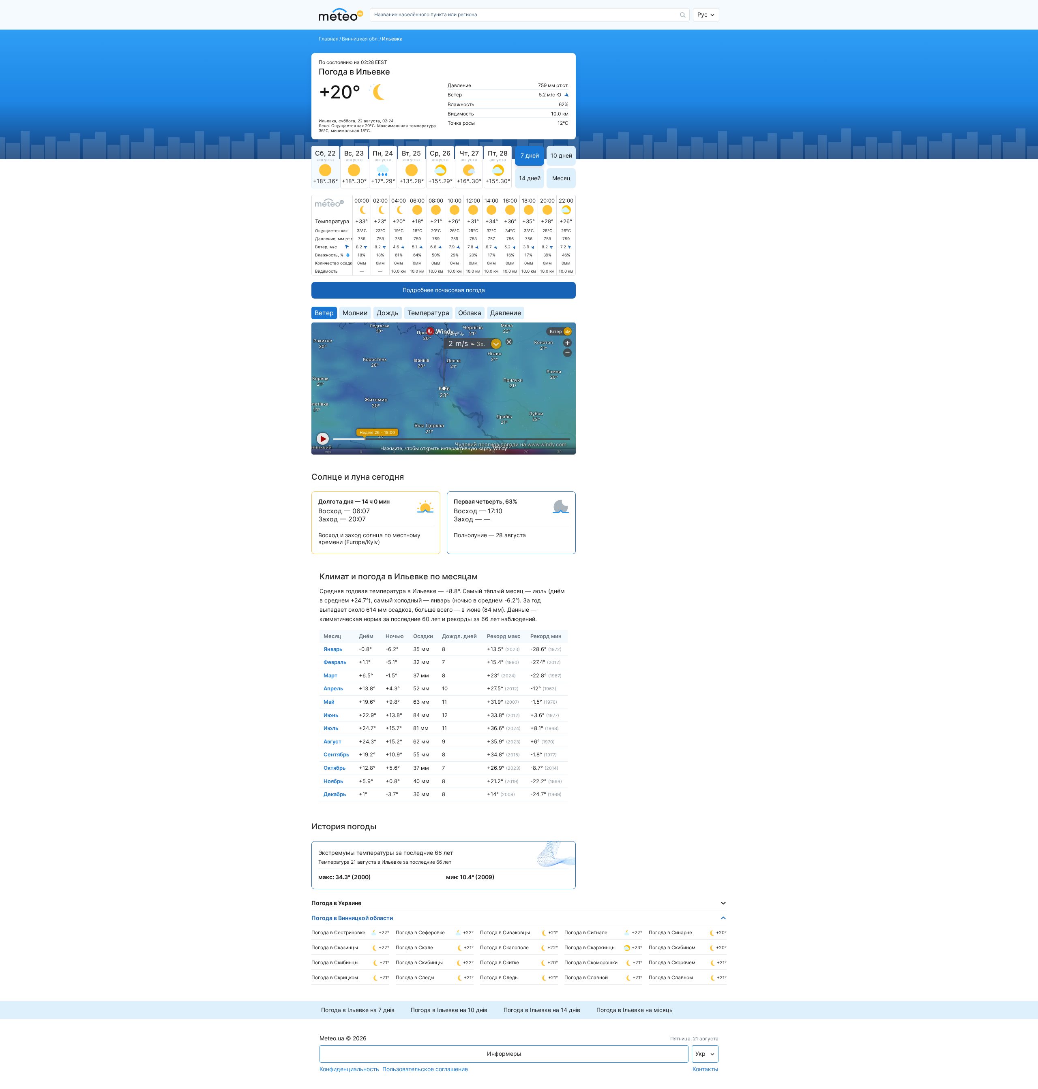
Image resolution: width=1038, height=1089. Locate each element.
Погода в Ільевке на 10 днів (449, 1010)
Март (330, 675)
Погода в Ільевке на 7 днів (358, 1010)
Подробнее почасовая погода (444, 289)
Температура (428, 313)
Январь (333, 648)
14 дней (529, 178)
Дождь (388, 313)
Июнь (331, 714)
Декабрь (335, 794)
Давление (505, 313)
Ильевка (392, 39)
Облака (469, 313)
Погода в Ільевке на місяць (634, 1010)
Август (332, 741)
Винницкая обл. (360, 39)
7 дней (530, 155)
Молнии (355, 313)
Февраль (335, 662)
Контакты (705, 1069)
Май (329, 701)
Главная (329, 39)
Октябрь (335, 767)
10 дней (561, 155)
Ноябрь (333, 780)
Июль (331, 728)
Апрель (333, 688)
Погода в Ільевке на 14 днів (542, 1010)
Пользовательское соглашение (425, 1069)
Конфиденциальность (349, 1069)
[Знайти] (683, 15)
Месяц (561, 178)
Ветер (324, 313)
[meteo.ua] (343, 14)
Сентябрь (337, 754)
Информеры (504, 1053)
